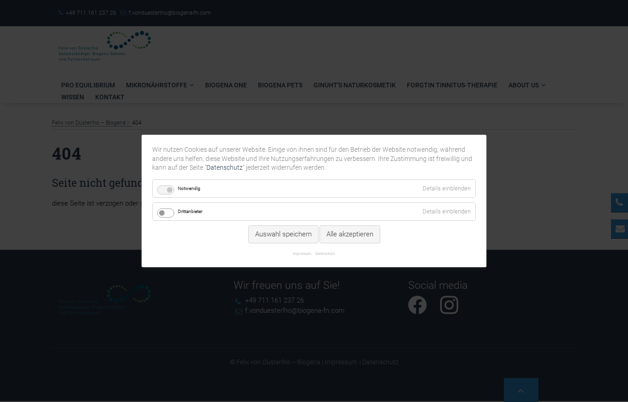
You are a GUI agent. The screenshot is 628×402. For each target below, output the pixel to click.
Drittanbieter (190, 211)
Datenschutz (224, 167)
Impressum (302, 253)
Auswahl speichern (283, 234)
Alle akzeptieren (349, 234)
